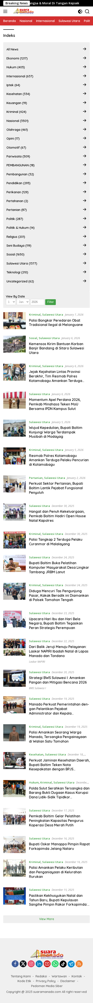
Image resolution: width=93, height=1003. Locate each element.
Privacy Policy (46, 981)
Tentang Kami (21, 976)
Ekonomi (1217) (17, 58)
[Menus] (6, 11)
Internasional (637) (19, 76)
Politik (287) (14, 219)
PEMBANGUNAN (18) (20, 165)
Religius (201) (15, 237)
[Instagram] (31, 964)
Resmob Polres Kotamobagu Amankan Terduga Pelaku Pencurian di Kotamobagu (59, 460)
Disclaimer (67, 981)
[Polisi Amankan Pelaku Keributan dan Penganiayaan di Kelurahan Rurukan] (14, 870)
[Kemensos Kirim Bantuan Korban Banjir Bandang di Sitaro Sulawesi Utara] (14, 346)
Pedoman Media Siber (47, 986)
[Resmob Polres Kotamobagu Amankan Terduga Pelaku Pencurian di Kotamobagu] (14, 458)
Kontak (77, 976)
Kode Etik (24, 981)
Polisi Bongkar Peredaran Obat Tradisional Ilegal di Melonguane (56, 322)
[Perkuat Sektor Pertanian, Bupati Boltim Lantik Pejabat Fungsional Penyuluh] (14, 486)
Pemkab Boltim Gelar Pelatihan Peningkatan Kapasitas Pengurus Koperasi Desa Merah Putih (56, 820)
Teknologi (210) (17, 272)
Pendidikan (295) (18, 183)
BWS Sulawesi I (37, 688)
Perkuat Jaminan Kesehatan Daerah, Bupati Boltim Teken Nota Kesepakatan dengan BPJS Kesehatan (59, 767)
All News (12, 49)
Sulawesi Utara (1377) (21, 263)
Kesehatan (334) (18, 94)
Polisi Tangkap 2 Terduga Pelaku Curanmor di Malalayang (55, 541)
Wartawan (59, 976)
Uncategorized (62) (20, 281)
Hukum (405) (15, 67)
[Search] (87, 11)
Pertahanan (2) (17, 201)
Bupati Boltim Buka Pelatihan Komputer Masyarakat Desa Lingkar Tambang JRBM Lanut (59, 567)
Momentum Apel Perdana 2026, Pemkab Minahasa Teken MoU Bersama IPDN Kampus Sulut (55, 404)
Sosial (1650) (15, 254)
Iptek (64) (13, 85)
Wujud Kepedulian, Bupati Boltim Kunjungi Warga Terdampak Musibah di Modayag (55, 432)
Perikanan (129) (17, 192)
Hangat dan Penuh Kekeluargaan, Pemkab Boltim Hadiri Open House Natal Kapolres (57, 516)
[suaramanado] (22, 11)
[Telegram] (71, 964)
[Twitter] (23, 964)
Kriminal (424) (16, 112)
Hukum (34, 782)
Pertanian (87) (16, 210)
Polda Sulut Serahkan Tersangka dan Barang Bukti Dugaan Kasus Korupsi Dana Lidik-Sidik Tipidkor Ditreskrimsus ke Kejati (59, 795)
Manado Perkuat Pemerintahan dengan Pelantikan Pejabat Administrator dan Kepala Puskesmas (59, 711)
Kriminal (35, 314)
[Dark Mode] (80, 11)
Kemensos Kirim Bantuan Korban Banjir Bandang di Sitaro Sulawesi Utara (56, 348)
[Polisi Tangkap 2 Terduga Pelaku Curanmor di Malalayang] (14, 539)
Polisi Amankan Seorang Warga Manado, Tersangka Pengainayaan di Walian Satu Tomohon (58, 736)
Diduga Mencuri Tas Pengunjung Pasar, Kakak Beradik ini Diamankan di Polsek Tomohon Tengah (59, 595)
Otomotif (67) (16, 148)
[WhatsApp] (55, 964)
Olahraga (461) (17, 130)
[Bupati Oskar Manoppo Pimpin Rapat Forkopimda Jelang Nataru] (14, 844)
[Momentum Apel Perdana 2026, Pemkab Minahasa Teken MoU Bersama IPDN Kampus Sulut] (14, 402)
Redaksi (41, 976)
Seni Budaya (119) (18, 246)
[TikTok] (63, 964)
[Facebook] (15, 964)
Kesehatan (36, 754)
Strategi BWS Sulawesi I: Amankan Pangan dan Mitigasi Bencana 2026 (58, 680)
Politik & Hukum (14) (20, 228)
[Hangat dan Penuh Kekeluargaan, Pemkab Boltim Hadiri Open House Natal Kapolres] (14, 514)
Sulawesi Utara (52, 314)
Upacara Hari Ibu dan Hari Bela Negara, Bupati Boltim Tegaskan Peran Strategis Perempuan (56, 623)
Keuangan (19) (16, 103)
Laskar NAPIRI (37, 661)
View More (46, 919)
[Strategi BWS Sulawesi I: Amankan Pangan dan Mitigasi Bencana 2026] (14, 680)
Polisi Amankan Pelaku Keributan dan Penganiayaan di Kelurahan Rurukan (56, 872)
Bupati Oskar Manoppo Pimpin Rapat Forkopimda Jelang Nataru (59, 846)
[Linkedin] (39, 964)
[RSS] (79, 964)
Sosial (33, 338)
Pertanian (36, 478)
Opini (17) (13, 138)
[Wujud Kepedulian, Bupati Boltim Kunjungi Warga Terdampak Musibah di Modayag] (14, 430)
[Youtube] (47, 964)
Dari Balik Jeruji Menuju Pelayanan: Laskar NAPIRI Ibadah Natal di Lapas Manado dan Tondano (58, 651)
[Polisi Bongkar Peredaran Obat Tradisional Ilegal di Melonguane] (14, 320)
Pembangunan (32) (20, 174)
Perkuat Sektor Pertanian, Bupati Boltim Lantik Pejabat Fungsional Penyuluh (56, 488)
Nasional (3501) (17, 121)
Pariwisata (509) (18, 156)
